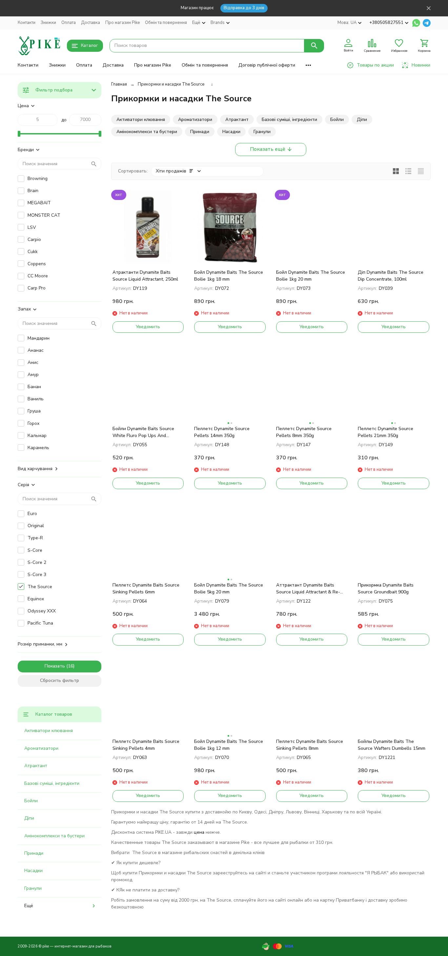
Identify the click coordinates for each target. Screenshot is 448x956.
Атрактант (35, 766)
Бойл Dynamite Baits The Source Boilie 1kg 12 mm (228, 744)
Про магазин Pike (122, 23)
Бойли (31, 801)
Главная (119, 84)
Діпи (29, 818)
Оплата (68, 23)
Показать (55, 666)
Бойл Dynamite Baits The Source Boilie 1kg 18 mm (228, 275)
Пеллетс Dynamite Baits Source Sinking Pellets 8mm (309, 744)
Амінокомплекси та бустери (54, 836)
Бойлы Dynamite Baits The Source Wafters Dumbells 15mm (391, 744)
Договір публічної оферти (266, 65)
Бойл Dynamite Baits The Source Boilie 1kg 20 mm (310, 275)
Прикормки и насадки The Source (171, 84)
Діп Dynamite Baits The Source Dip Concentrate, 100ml (390, 275)
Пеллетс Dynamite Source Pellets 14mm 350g (222, 432)
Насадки (33, 870)
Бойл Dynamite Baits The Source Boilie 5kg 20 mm (228, 588)
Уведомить (148, 327)
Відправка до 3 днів (244, 8)
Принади (33, 853)
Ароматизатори (41, 748)
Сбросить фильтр (59, 680)
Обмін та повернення (166, 23)
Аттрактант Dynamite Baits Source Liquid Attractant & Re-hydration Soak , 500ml (308, 588)
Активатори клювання (48, 730)
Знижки (48, 23)
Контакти (26, 23)
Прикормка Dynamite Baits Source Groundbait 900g (386, 588)
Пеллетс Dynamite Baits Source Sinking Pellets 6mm (145, 588)
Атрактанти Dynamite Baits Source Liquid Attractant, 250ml (145, 275)
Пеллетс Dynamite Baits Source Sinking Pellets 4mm (145, 744)
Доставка (90, 23)
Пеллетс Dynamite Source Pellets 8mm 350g (304, 432)
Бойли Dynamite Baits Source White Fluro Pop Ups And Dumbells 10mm (143, 432)
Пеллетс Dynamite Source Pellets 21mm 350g (385, 432)
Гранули (33, 888)
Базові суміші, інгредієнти (51, 783)
